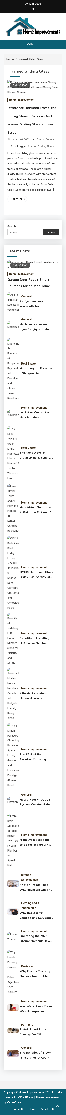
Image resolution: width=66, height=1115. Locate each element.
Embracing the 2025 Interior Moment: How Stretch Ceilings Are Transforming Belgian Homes (35, 939)
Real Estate (28, 363)
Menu (30, 44)
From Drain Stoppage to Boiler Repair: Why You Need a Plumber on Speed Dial (36, 842)
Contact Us (17, 1109)
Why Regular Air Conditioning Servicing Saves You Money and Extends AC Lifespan (35, 915)
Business (27, 966)
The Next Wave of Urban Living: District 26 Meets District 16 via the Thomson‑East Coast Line (36, 455)
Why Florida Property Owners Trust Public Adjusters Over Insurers (36, 974)
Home (32, 1109)
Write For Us (48, 1109)
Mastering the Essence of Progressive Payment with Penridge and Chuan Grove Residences (36, 371)
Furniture (27, 1024)
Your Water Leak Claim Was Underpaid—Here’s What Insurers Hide (36, 1009)
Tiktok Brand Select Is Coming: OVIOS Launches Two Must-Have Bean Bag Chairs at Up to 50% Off (35, 1032)
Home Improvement (21, 99)
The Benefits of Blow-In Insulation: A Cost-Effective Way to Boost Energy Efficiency (36, 1055)
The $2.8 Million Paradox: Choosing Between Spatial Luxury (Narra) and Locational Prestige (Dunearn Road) (33, 757)
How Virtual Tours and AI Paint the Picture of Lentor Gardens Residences (35, 510)
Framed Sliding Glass (41, 146)
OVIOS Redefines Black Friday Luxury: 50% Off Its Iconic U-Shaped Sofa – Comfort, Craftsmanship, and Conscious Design (36, 575)
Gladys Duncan (46, 139)
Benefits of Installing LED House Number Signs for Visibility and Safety (35, 641)
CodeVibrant (15, 1102)
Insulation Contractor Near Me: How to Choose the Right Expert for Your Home (35, 415)
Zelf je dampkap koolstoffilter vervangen (31, 304)
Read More (16, 198)
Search (11, 226)
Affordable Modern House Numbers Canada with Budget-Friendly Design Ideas (35, 696)
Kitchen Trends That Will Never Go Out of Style (35, 887)
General (26, 296)
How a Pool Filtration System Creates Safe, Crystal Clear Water (35, 802)
